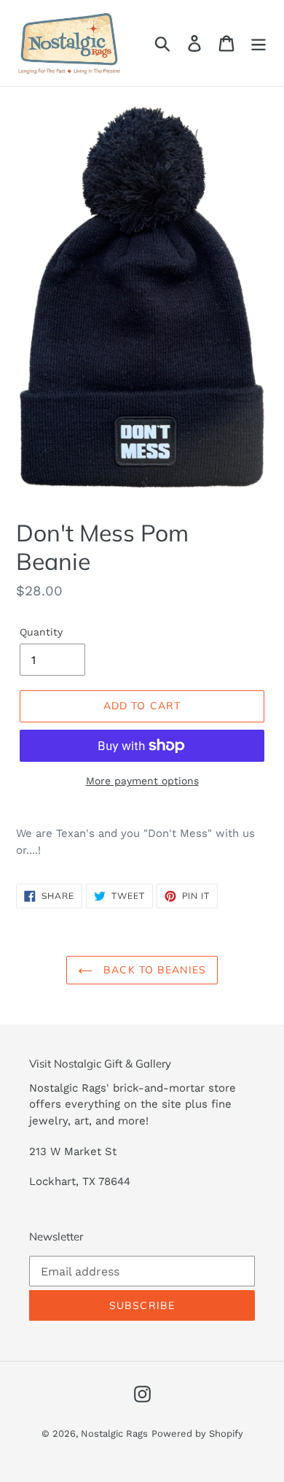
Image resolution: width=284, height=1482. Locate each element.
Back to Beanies (153, 969)
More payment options (142, 781)
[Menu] (258, 43)
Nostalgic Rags (114, 1433)
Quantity (41, 632)
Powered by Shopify (197, 1433)
